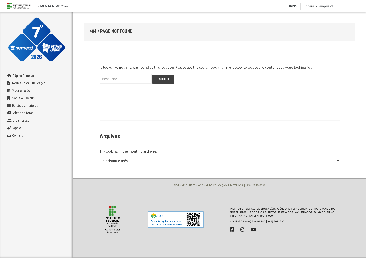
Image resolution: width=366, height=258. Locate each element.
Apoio (16, 128)
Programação (20, 90)
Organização (20, 120)
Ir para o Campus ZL (319, 6)
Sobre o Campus (22, 98)
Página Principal (23, 76)
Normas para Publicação (27, 83)
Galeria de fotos (22, 113)
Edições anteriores (24, 106)
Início (293, 6)
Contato (17, 135)
